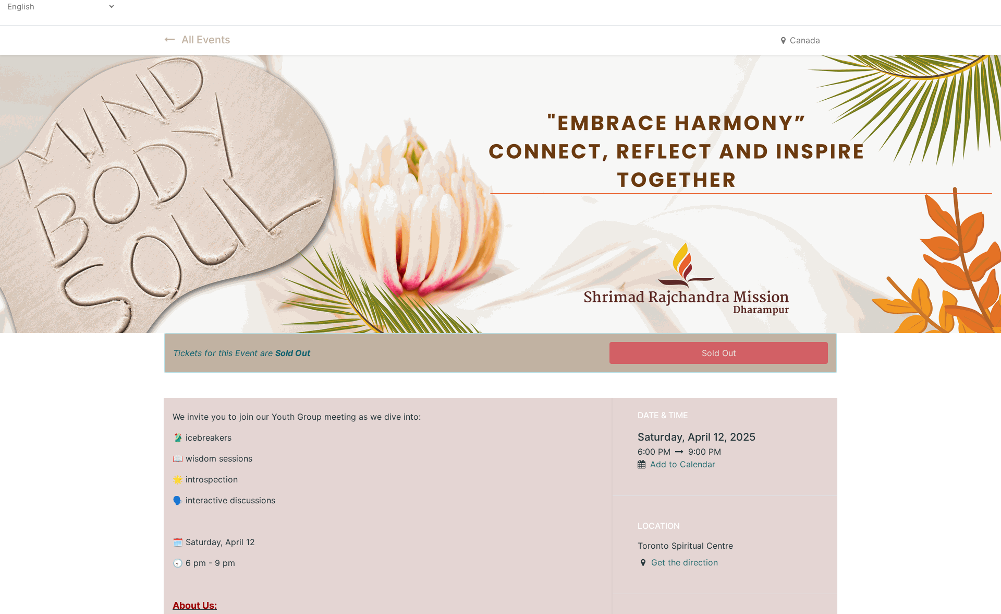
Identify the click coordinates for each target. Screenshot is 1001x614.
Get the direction (684, 562)
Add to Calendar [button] (682, 464)
